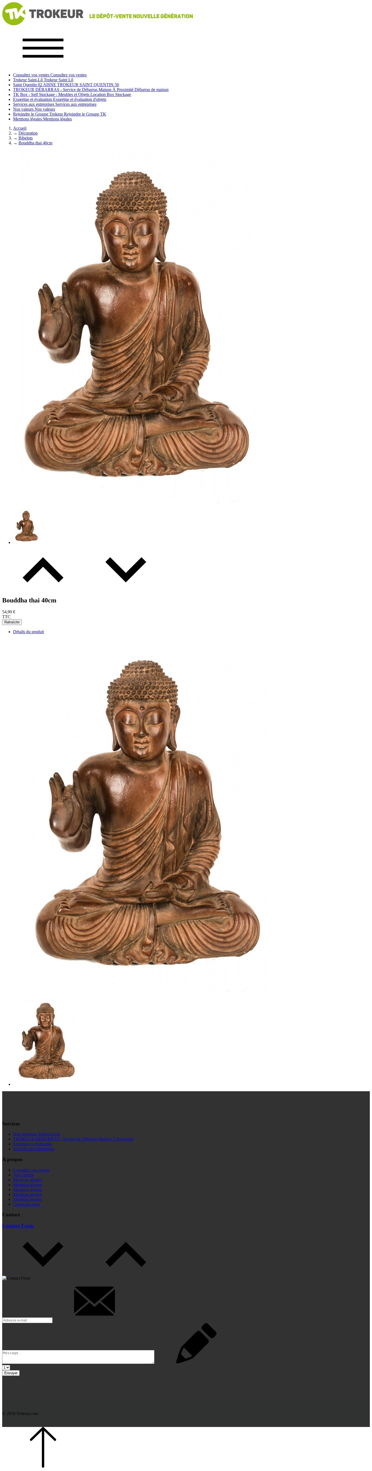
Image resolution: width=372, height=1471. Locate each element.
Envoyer (10, 1373)
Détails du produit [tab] (28, 631)
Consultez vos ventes (31, 1170)
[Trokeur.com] (97, 23)
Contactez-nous (26, 1204)
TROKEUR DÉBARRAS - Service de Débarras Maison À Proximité (73, 1139)
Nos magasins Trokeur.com (36, 1134)
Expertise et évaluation (32, 1144)
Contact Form (18, 1226)
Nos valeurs (23, 1175)
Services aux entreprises (33, 1148)
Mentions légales (27, 1179)
